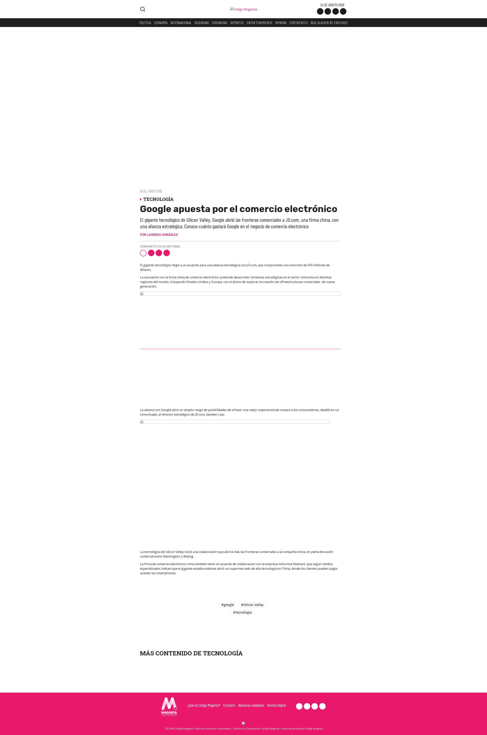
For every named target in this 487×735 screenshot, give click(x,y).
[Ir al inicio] (243, 9)
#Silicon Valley (252, 604)
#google (227, 604)
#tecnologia (242, 612)
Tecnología (223, 653)
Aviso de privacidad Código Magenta (302, 728)
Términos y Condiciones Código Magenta (256, 728)
